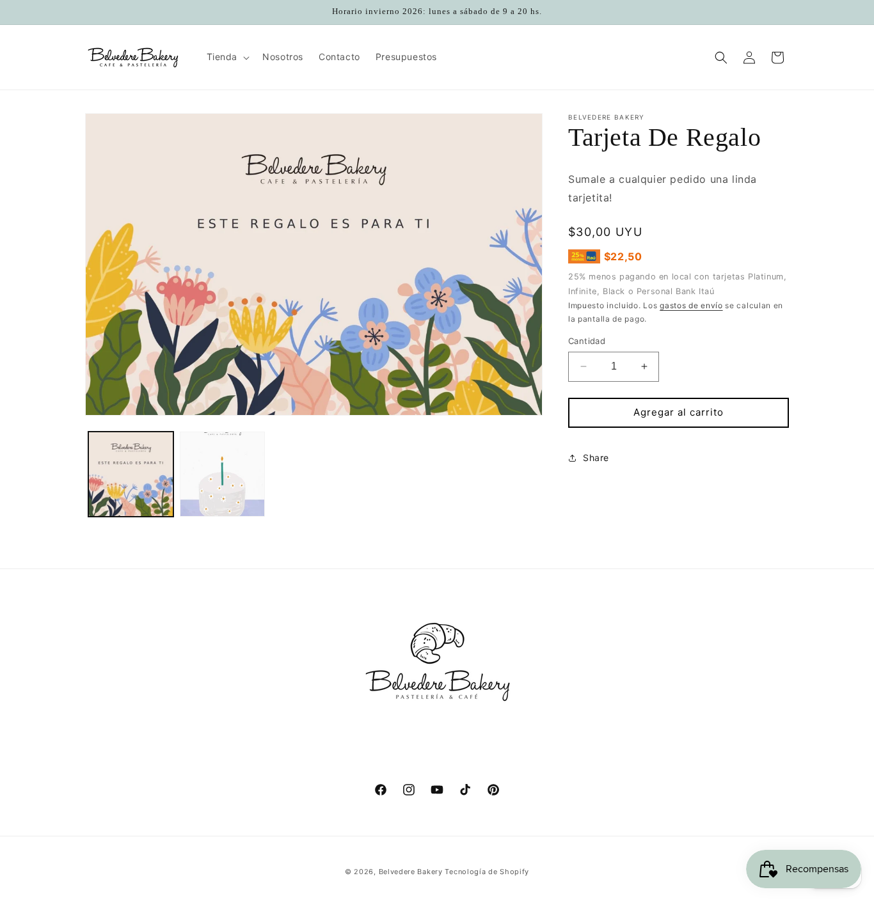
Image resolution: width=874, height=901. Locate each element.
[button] (227, 56)
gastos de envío (691, 305)
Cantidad (586, 341)
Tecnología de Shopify (487, 871)
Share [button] (596, 457)
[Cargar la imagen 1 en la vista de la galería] (130, 474)
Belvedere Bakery (411, 871)
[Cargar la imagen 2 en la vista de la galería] (222, 474)
